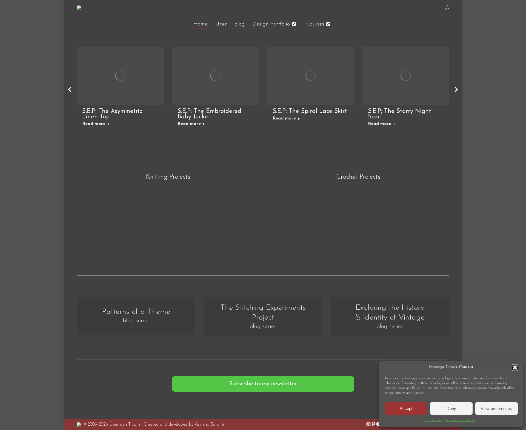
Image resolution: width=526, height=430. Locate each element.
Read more (93, 124)
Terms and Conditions (460, 420)
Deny (451, 408)
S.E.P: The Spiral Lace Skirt (310, 111)
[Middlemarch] (229, 216)
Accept (406, 408)
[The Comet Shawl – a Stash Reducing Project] (168, 216)
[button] (515, 367)
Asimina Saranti (209, 424)
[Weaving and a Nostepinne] (107, 216)
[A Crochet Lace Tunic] (419, 216)
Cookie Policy (434, 420)
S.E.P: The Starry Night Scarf (399, 114)
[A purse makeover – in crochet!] (297, 216)
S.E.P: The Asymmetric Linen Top (112, 114)
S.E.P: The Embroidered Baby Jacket (209, 114)
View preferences (496, 408)
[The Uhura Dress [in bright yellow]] (358, 216)
